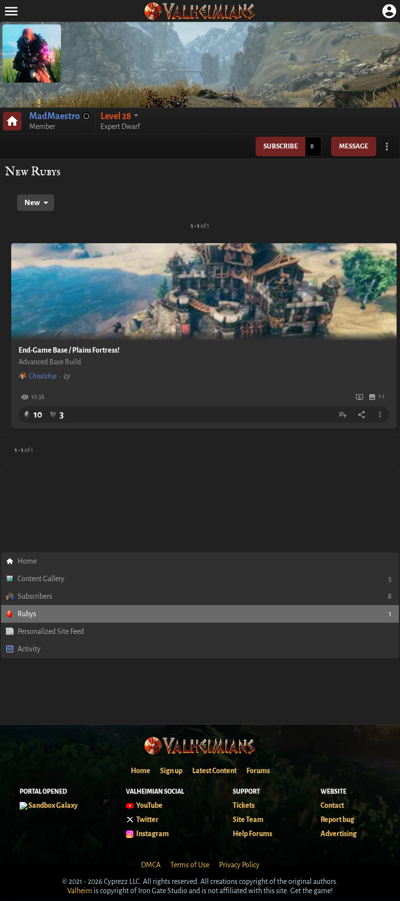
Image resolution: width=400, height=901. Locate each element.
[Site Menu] (11, 11)
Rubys (205, 614)
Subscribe (280, 146)
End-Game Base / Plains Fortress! (69, 350)
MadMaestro (54, 116)
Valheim (79, 891)
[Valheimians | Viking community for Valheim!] (200, 11)
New (32, 202)
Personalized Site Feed (51, 631)
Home (27, 561)
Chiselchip (43, 376)
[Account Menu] (389, 11)
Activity (29, 649)
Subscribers (205, 596)
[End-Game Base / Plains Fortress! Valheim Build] (204, 292)
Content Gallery (205, 579)
